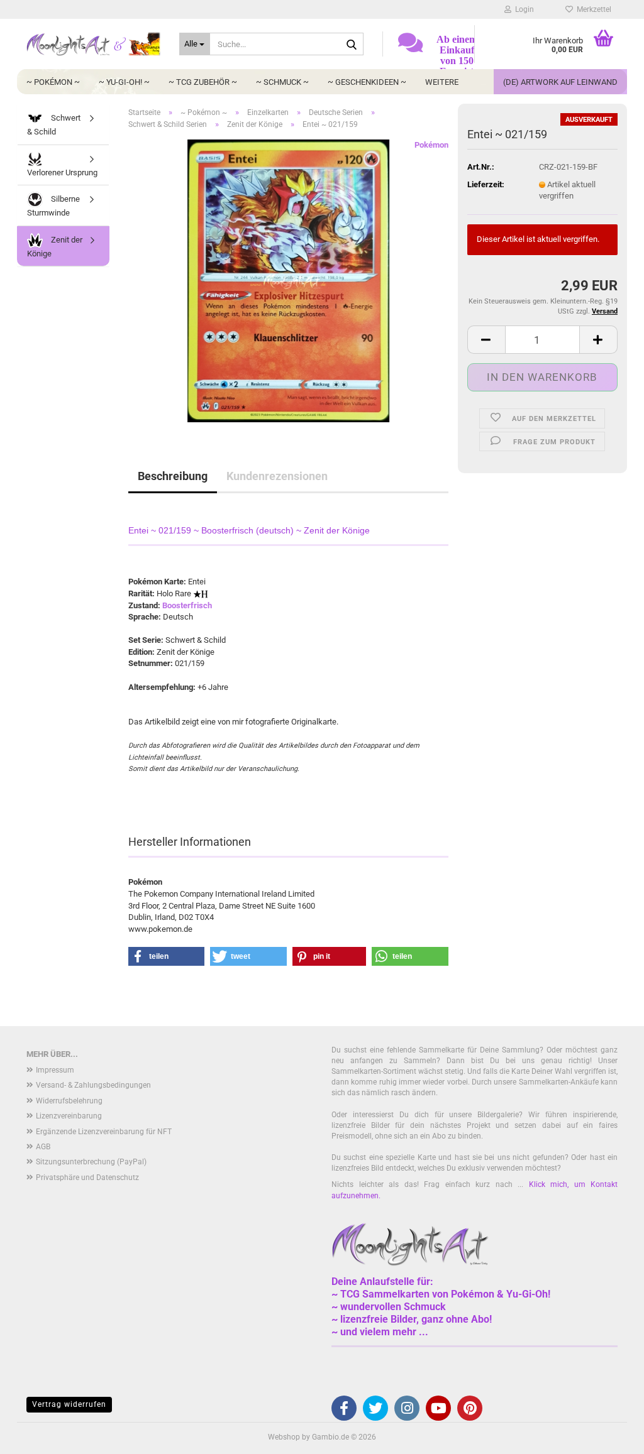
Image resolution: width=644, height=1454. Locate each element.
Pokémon (431, 145)
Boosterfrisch (187, 605)
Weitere (441, 82)
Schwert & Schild (53, 124)
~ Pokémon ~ (53, 82)
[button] (486, 339)
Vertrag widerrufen (69, 1404)
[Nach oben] (609, 1435)
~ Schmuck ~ (282, 82)
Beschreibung (173, 476)
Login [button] (522, 9)
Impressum (55, 1070)
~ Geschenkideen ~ (367, 82)
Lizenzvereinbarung (69, 1116)
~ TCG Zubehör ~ (203, 82)
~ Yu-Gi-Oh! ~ (124, 82)
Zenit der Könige (54, 246)
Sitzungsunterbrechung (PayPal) (91, 1161)
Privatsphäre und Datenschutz (87, 1177)
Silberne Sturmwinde (53, 205)
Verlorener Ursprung (62, 172)
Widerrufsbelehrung (69, 1100)
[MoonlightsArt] (93, 44)
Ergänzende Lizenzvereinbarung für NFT (104, 1131)
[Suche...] (352, 44)
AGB (43, 1146)
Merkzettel (592, 9)
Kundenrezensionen (277, 476)
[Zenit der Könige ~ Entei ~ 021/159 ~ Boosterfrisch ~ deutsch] (288, 280)
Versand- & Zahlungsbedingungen (93, 1085)
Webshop (284, 1437)
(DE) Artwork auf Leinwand (560, 82)
